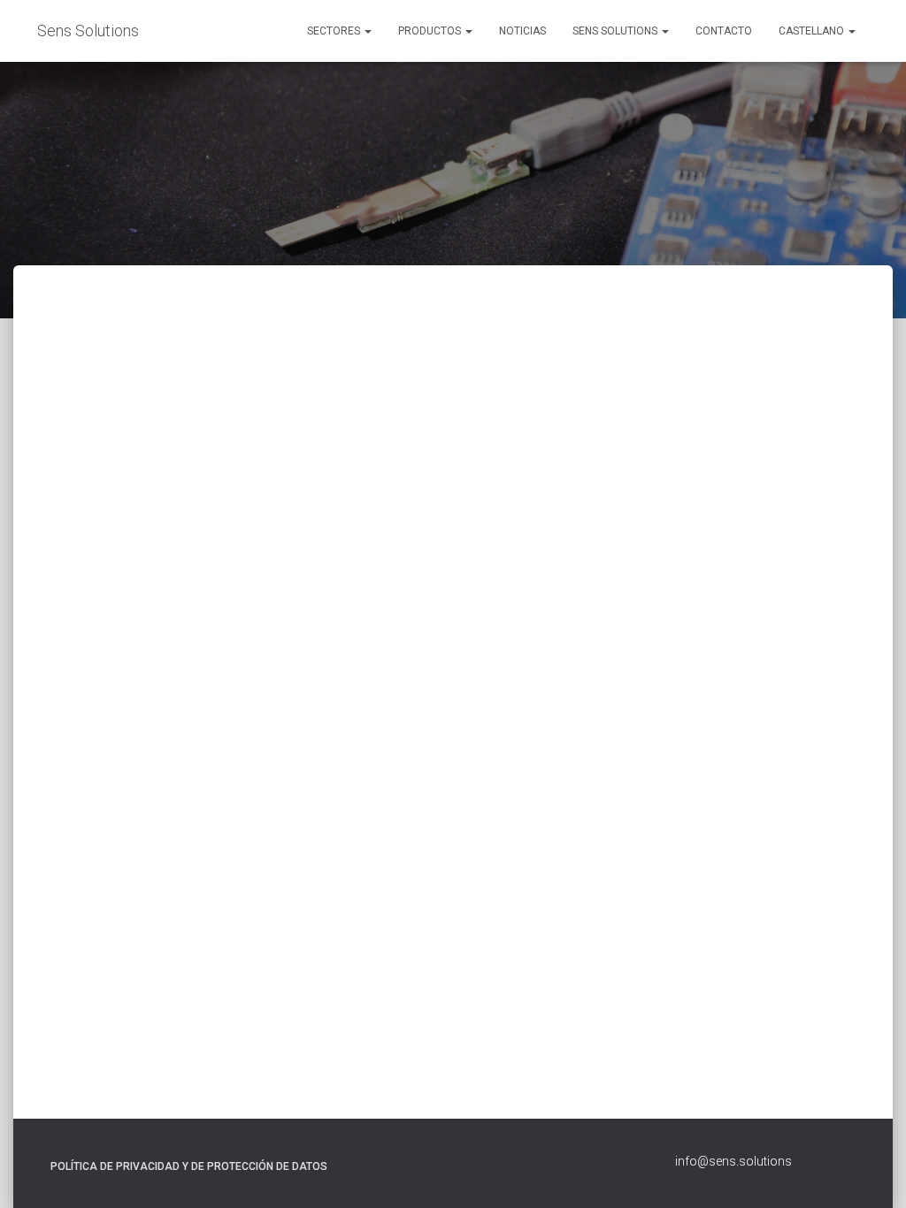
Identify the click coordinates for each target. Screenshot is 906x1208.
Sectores (335, 31)
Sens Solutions (616, 31)
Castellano (813, 31)
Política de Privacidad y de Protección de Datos (188, 1166)
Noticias (522, 31)
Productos (431, 31)
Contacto (723, 31)
